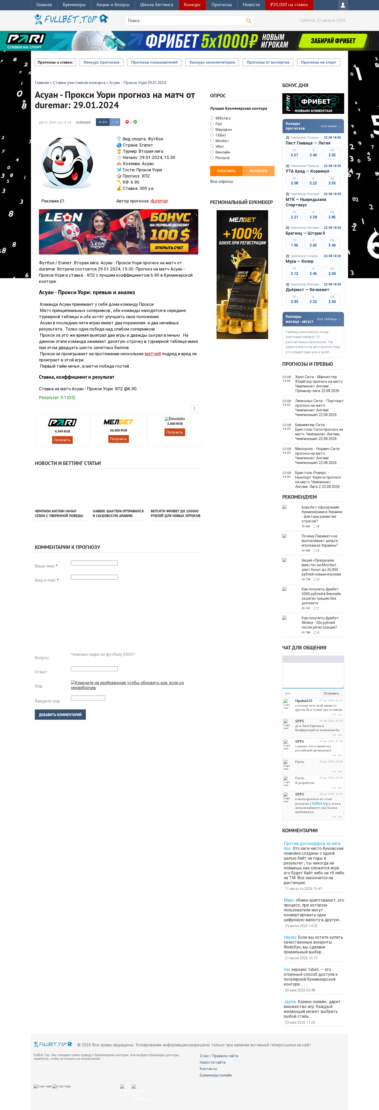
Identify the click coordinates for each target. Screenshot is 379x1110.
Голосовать (226, 171)
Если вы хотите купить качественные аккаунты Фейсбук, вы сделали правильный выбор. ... (313, 944)
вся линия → (331, 126)
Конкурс (192, 5)
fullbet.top (320, 803)
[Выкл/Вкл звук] (311, 694)
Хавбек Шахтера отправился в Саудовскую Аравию (118, 513)
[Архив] (317, 694)
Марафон (223, 130)
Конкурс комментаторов (212, 62)
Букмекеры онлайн (216, 1075)
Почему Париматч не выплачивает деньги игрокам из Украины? (320, 540)
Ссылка (312, 659)
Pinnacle (222, 158)
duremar (83, 122)
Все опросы (221, 181)
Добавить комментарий (60, 714)
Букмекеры (74, 5)
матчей (153, 353)
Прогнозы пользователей (154, 62)
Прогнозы (222, 5)
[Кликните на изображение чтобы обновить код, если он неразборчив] (136, 687)
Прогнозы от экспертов (268, 62)
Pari (218, 124)
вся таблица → (329, 319)
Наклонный (290, 659)
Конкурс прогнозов (101, 62)
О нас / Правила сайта (219, 1056)
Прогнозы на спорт (318, 62)
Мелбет (222, 141)
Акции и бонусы (112, 5)
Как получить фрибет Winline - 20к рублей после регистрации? (320, 622)
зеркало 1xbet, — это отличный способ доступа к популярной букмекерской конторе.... (311, 977)
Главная (44, 5)
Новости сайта (213, 1062)
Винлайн (222, 152)
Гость (299, 762)
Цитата (327, 659)
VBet (219, 147)
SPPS (299, 721)
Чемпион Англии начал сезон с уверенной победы (59, 513)
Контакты (208, 1069)
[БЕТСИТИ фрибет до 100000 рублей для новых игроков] (176, 488)
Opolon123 (303, 701)
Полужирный (285, 659)
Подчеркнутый (295, 659)
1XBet (220, 135)
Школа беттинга (156, 5)
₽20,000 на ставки (289, 5)
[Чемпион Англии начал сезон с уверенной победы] (60, 488)
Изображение (317, 659)
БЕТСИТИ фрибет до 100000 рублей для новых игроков (175, 513)
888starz (223, 118)
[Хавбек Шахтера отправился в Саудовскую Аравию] (118, 488)
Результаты (258, 171)
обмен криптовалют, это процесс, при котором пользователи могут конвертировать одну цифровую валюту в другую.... (314, 910)
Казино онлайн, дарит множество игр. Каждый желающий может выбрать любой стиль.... (312, 1009)
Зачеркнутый (300, 659)
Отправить (331, 693)
